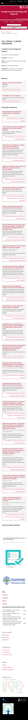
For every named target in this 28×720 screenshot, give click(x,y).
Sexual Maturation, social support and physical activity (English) (15, 317)
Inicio (3, 32)
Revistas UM (13, 1)
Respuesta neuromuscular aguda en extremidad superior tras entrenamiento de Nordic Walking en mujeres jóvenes (13, 365)
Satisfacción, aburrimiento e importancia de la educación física (15, 441)
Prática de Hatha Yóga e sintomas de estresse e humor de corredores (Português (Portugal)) (14, 517)
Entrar (25, 1)
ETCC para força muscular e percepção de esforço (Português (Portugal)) (14, 468)
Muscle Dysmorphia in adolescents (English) (16, 120)
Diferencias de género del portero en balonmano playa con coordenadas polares (14, 338)
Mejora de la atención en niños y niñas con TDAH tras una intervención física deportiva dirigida (13, 168)
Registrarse (20, 1)
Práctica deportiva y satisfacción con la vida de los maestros (15, 138)
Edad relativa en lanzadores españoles (14, 357)
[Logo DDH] (14, 585)
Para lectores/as (6, 650)
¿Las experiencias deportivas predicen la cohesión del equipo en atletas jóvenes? (13, 267)
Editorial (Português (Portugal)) (12, 89)
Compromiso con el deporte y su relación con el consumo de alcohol (14, 159)
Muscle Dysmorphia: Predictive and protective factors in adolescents (11, 112)
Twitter (4, 601)
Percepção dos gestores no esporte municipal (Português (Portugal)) (16, 394)
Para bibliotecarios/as (7, 654)
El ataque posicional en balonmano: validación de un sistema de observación (13, 286)
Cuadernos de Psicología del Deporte (14, 12)
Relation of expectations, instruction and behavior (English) (15, 217)
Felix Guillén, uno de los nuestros (11, 95)
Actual (6, 21)
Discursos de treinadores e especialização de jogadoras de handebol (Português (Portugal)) (14, 198)
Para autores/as (6, 652)
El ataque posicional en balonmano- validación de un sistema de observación (15, 299)
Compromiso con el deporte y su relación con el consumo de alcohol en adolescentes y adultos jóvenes (13, 146)
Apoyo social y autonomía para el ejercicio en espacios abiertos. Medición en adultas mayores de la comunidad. (13, 478)
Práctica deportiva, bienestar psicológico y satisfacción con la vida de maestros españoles (13, 128)
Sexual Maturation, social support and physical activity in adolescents (12, 306)
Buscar (14, 27)
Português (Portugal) (7, 669)
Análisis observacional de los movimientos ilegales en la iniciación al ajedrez (14, 259)
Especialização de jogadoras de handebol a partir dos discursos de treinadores (13, 188)
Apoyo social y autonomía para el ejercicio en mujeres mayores (14, 490)
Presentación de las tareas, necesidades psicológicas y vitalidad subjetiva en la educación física (15, 415)
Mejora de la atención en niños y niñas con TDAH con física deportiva (15, 180)
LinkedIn (4, 604)
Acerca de (20, 21)
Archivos (12, 21)
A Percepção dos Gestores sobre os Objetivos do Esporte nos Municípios (12, 384)
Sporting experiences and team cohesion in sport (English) (14, 279)
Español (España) (6, 667)
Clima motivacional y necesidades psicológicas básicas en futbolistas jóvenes (14, 239)
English (4, 665)
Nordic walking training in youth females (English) (15, 376)
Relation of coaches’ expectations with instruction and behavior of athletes (12, 207)
